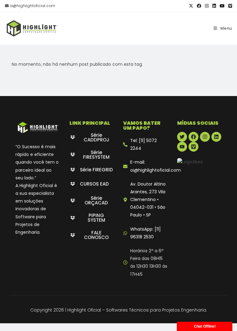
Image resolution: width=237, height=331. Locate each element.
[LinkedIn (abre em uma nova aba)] (214, 6)
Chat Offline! (205, 326)
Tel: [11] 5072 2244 (143, 144)
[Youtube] (182, 147)
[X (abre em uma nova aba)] (191, 6)
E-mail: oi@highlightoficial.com (155, 166)
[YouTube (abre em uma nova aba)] (222, 6)
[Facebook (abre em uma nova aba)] (199, 6)
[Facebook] (193, 137)
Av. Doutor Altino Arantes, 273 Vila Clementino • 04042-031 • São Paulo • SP (148, 199)
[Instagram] (205, 137)
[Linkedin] (216, 137)
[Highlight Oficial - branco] (37, 127)
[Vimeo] (193, 147)
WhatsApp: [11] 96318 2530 (145, 233)
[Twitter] (182, 137)
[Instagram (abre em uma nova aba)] (206, 6)
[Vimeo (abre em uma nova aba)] (229, 6)
